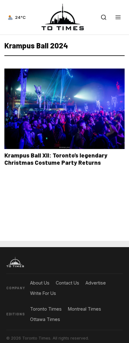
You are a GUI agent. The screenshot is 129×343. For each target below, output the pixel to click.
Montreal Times (84, 309)
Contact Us (67, 282)
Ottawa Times (45, 319)
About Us (39, 282)
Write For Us (43, 293)
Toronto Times (46, 309)
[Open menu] (118, 17)
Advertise (95, 282)
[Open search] (103, 17)
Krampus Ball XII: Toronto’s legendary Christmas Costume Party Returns (55, 159)
